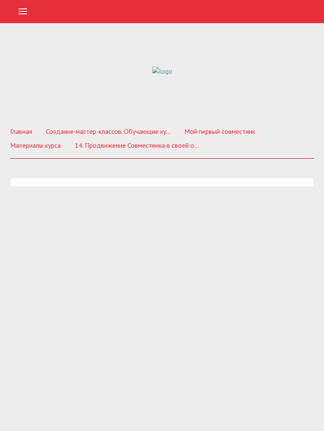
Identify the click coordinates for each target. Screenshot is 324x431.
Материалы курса (35, 145)
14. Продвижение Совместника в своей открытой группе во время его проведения (138, 145)
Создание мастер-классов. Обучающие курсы (109, 131)
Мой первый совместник (219, 131)
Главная (21, 131)
